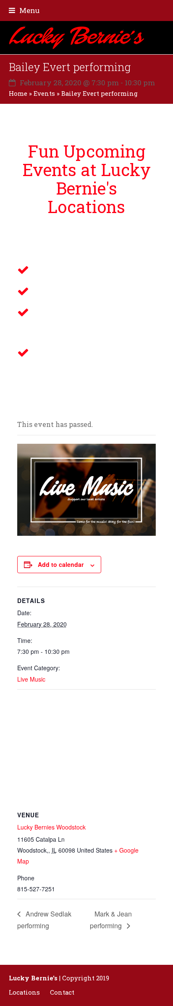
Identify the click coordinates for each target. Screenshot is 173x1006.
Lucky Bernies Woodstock (51, 827)
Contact (62, 992)
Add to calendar (61, 564)
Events (44, 93)
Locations (24, 992)
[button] (24, 10)
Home (18, 93)
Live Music (31, 679)
